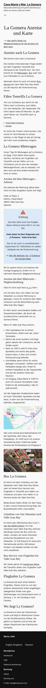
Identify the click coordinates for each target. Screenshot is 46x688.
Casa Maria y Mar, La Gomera (22, 4)
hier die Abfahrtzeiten (14, 526)
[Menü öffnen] (5, 15)
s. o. (29, 287)
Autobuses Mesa (31, 564)
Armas (8, 126)
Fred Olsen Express (15, 123)
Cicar (8, 155)
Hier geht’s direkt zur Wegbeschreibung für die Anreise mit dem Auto (21, 43)
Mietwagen (22, 73)
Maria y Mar (9, 636)
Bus (30, 73)
